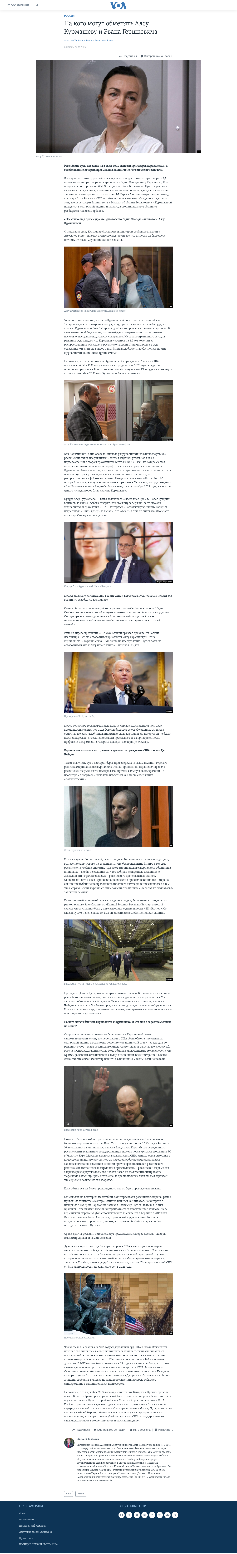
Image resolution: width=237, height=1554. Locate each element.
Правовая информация (32, 1526)
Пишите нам (26, 1520)
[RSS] (152, 1515)
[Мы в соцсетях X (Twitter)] (129, 1515)
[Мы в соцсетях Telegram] (175, 1515)
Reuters (90, 40)
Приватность (26, 1538)
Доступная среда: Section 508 (36, 1532)
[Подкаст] (160, 1515)
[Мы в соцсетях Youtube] (137, 1515)
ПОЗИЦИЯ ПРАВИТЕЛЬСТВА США (38, 1544)
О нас (22, 1514)
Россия (69, 16)
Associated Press (104, 40)
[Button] (128, 56)
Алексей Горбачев (74, 40)
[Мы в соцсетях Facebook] (121, 1515)
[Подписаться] (167, 1515)
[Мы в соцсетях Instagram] (144, 1515)
